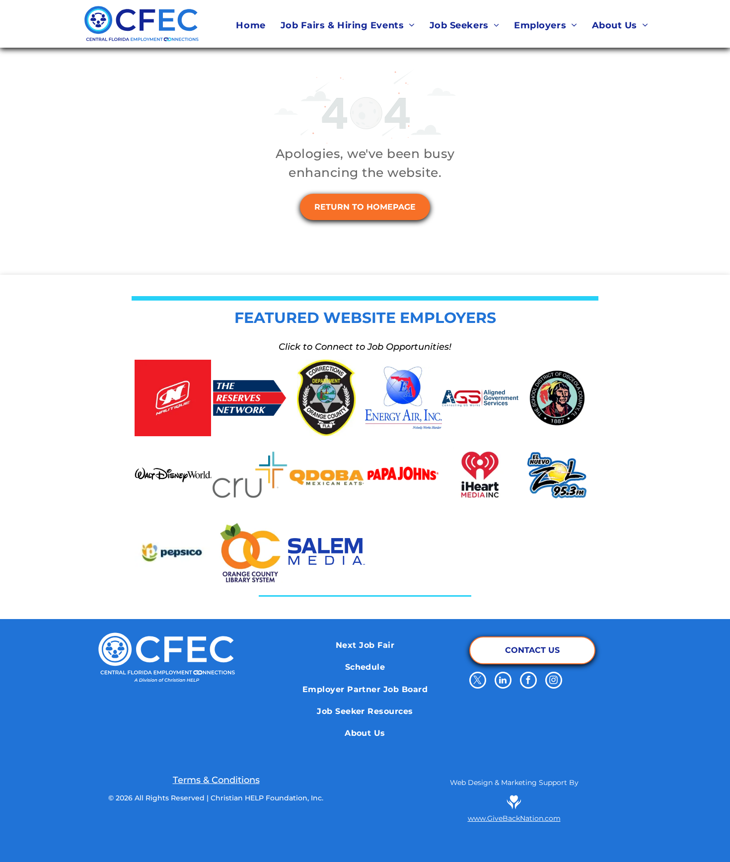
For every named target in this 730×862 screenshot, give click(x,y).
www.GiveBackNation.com (514, 818)
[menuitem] (250, 25)
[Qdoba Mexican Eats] (326, 474)
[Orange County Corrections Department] (326, 398)
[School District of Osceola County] (556, 398)
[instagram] (553, 681)
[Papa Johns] (403, 474)
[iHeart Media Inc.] (480, 474)
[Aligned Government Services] (480, 398)
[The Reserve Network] (250, 398)
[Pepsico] (173, 551)
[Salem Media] (326, 551)
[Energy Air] (403, 398)
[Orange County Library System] (250, 551)
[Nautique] (173, 398)
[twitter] (477, 681)
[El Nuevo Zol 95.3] (556, 474)
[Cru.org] (250, 474)
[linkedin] (503, 681)
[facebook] (528, 681)
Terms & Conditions (216, 780)
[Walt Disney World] (173, 474)
